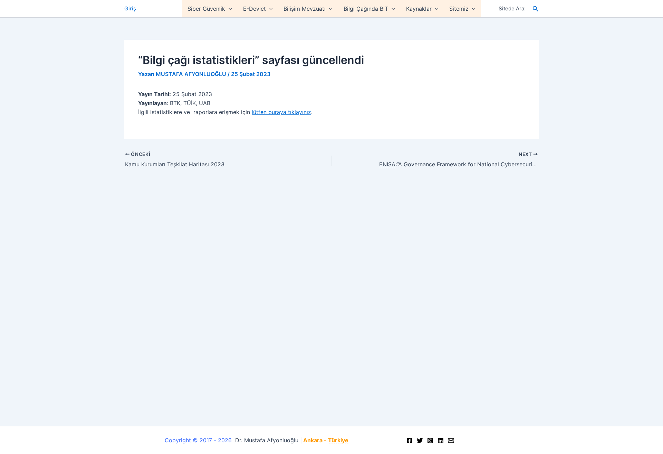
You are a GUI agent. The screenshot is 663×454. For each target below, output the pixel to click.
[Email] (451, 440)
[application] (228, 8)
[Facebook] (409, 440)
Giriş (130, 8)
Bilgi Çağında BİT (366, 8)
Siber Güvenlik (206, 8)
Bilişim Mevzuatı (305, 8)
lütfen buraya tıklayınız (281, 112)
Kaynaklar (419, 8)
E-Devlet (254, 8)
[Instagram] (430, 440)
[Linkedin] (441, 440)
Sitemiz (459, 8)
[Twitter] (420, 440)
